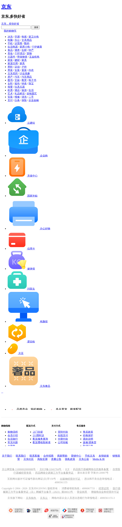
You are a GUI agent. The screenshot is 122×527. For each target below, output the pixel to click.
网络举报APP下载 (88, 510)
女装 (17, 70)
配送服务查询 (40, 439)
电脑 (10, 40)
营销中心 (76, 455)
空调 (17, 36)
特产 (31, 50)
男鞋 (10, 66)
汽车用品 (27, 76)
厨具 (22, 63)
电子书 (32, 80)
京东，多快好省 (10, 23)
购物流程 (13, 432)
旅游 (24, 90)
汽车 (17, 76)
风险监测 (42, 459)
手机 (10, 43)
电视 (24, 36)
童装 (24, 70)
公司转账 (63, 442)
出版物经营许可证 (70, 478)
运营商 (18, 43)
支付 (10, 100)
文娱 (17, 80)
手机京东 (90, 455)
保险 (24, 100)
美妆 (10, 53)
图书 (10, 80)
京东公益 (84, 459)
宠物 (29, 53)
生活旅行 (13, 439)
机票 (10, 90)
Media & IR (99, 459)
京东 (6, 7)
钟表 (24, 83)
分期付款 (63, 439)
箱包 (17, 83)
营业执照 (82, 492)
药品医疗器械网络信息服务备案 (91, 469)
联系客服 (35, 455)
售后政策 (88, 432)
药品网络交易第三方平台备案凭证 (54, 472)
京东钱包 (31, 498)
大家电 (11, 446)
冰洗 (10, 36)
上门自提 (38, 432)
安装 (10, 97)
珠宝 (31, 83)
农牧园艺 (32, 93)
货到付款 (63, 432)
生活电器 (13, 46)
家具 (24, 60)
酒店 (17, 90)
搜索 (35, 27)
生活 (31, 90)
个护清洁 (20, 53)
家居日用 (13, 63)
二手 (31, 97)
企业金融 (34, 100)
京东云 (44, 498)
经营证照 (104, 488)
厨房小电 (25, 46)
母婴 (10, 86)
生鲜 (24, 50)
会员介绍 (13, 435)
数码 (26, 43)
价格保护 (88, 435)
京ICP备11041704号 (51, 469)
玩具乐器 (20, 86)
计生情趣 (25, 73)
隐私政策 (70, 459)
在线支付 (63, 435)
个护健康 (37, 46)
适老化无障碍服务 (53, 516)
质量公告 (56, 459)
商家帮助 (62, 455)
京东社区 (29, 459)
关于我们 (7, 455)
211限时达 (38, 435)
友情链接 (104, 455)
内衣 (31, 70)
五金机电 (34, 56)
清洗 (24, 97)
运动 (17, 66)
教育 (24, 80)
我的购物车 (10, 30)
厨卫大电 (34, 36)
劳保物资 (22, 56)
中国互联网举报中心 (70, 510)
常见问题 (13, 442)
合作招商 (48, 455)
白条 (17, 100)
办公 (17, 40)
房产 (10, 76)
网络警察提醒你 (34, 510)
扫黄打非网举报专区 (106, 510)
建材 (17, 60)
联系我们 (21, 455)
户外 (24, 66)
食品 (10, 50)
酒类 (17, 50)
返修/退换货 (89, 442)
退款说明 (88, 439)
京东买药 (13, 73)
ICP (67, 469)
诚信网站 (52, 510)
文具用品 (27, 40)
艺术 (10, 93)
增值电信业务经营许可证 (105, 492)
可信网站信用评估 (16, 510)
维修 (17, 97)
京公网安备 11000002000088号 (19, 469)
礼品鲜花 (20, 93)
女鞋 (10, 83)
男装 (10, 70)
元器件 (11, 56)
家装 (10, 60)
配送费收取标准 (42, 442)
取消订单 (88, 446)
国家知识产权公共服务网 (67, 516)
